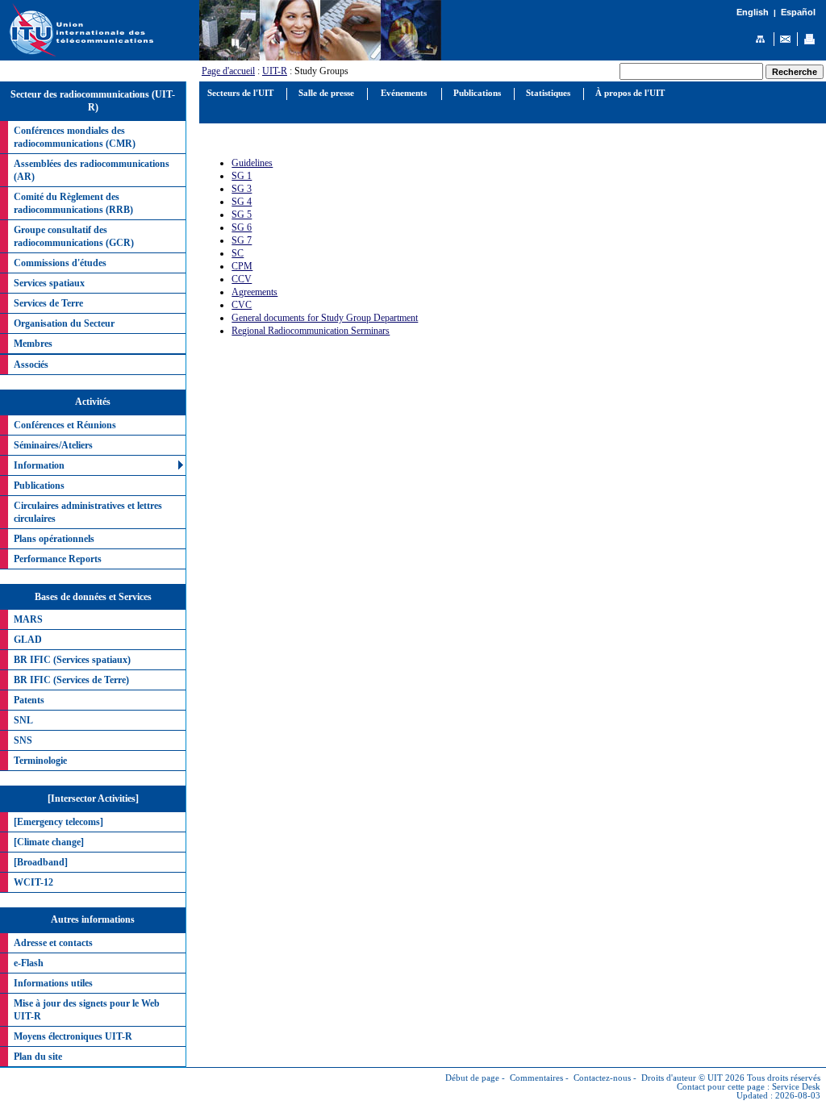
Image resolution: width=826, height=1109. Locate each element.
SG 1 (242, 175)
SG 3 (242, 188)
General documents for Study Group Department (325, 317)
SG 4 (242, 201)
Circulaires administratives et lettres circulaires (88, 512)
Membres (33, 343)
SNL (23, 720)
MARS (28, 619)
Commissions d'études (60, 263)
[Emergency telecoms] (58, 822)
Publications (39, 485)
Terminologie (40, 760)
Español (798, 12)
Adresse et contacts (53, 942)
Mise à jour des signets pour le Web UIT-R (87, 1010)
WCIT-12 (33, 882)
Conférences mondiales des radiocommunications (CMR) (75, 137)
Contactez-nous (602, 1078)
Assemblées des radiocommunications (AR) (91, 170)
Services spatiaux (49, 283)
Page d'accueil (228, 71)
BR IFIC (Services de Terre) (71, 680)
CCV (242, 279)
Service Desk (796, 1086)
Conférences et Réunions (65, 425)
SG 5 (242, 214)
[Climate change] (49, 842)
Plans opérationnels (54, 538)
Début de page (472, 1078)
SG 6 (242, 227)
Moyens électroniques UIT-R (73, 1036)
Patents (29, 700)
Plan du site (38, 1056)
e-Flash (29, 963)
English (752, 12)
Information (39, 465)
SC (238, 253)
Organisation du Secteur (64, 323)
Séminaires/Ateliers (53, 445)
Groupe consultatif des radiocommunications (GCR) (74, 236)
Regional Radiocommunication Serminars (311, 330)
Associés (31, 364)
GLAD (28, 639)
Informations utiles (53, 983)
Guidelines (252, 163)
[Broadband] (41, 862)
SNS (23, 740)
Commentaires (536, 1078)
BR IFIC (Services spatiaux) (72, 659)
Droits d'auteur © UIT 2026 (693, 1078)
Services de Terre (48, 303)
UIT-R (274, 71)
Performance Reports (58, 559)
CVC (242, 305)
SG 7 (242, 240)
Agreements (254, 292)
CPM (242, 266)
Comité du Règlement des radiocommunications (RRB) (73, 203)
